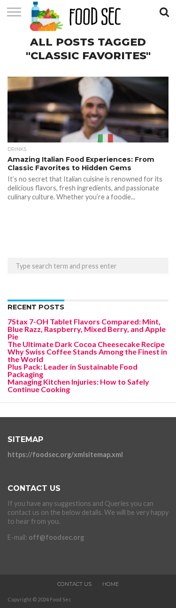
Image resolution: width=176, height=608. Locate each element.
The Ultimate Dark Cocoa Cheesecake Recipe (86, 344)
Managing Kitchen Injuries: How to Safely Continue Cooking (78, 385)
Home (110, 584)
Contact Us (74, 584)
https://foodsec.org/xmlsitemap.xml (65, 454)
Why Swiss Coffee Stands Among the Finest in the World (87, 355)
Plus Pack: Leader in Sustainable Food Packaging (73, 370)
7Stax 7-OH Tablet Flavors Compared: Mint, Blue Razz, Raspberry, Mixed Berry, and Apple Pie (87, 329)
